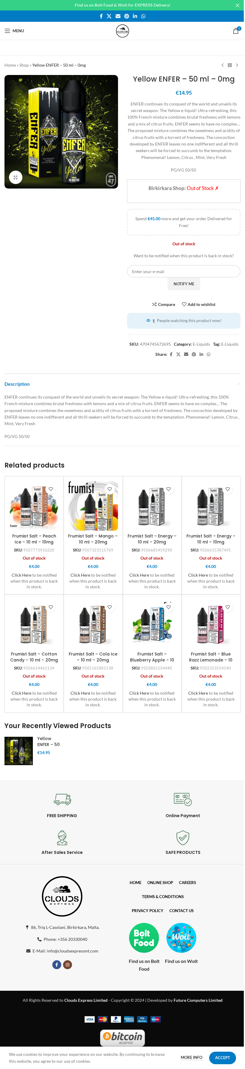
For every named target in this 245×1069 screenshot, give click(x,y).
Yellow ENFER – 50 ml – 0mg (48, 744)
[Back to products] (229, 65)
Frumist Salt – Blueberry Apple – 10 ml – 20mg (152, 660)
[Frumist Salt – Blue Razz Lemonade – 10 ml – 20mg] (211, 624)
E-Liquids (201, 344)
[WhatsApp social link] (143, 16)
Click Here (21, 575)
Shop (24, 65)
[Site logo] (122, 30)
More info (192, 1057)
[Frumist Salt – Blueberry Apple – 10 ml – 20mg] (152, 624)
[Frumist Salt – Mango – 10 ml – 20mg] (93, 506)
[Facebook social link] (101, 16)
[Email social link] (118, 16)
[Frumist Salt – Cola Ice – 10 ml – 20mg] (93, 624)
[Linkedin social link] (135, 16)
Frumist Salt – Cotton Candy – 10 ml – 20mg (34, 657)
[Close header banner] (237, 5)
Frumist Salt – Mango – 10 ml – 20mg (93, 539)
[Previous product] (222, 65)
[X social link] (109, 16)
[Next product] (237, 65)
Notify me (184, 283)
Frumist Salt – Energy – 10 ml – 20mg (152, 539)
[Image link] (62, 895)
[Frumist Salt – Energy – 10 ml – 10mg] (211, 506)
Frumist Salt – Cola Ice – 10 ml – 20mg (93, 657)
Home (10, 65)
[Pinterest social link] (126, 16)
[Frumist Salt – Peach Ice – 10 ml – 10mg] (34, 506)
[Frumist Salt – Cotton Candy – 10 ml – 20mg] (34, 624)
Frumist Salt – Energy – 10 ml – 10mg (210, 539)
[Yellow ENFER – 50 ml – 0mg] (18, 751)
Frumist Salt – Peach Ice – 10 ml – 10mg (34, 539)
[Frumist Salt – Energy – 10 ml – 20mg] (152, 506)
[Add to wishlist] (50, 489)
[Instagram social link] (67, 964)
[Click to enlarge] (15, 177)
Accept (222, 1057)
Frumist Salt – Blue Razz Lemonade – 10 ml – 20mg (210, 660)
